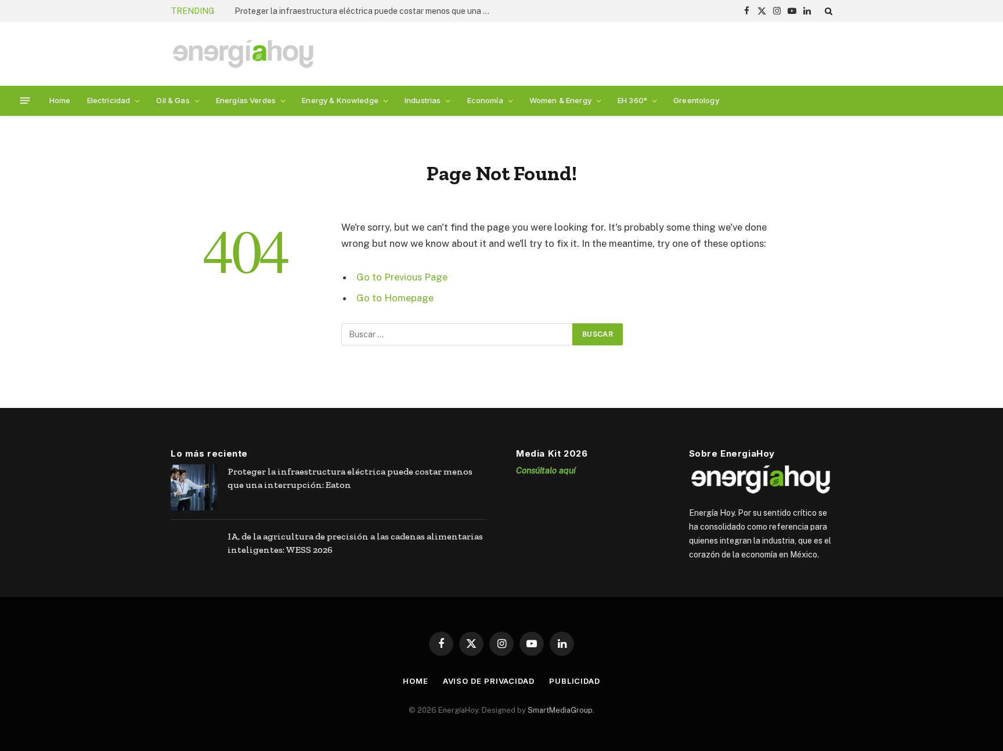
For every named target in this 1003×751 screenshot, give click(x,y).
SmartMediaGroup (560, 710)
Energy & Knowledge (340, 100)
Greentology (696, 100)
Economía (485, 100)
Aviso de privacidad (489, 681)
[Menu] (25, 100)
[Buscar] (827, 11)
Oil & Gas (172, 100)
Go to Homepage (395, 298)
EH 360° (632, 100)
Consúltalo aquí (546, 470)
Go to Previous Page (402, 277)
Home (60, 100)
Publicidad (574, 681)
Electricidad (109, 100)
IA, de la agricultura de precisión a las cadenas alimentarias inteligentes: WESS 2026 (355, 543)
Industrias (423, 100)
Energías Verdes (246, 100)
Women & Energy (560, 100)
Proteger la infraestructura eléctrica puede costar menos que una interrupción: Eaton (365, 11)
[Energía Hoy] (243, 54)
